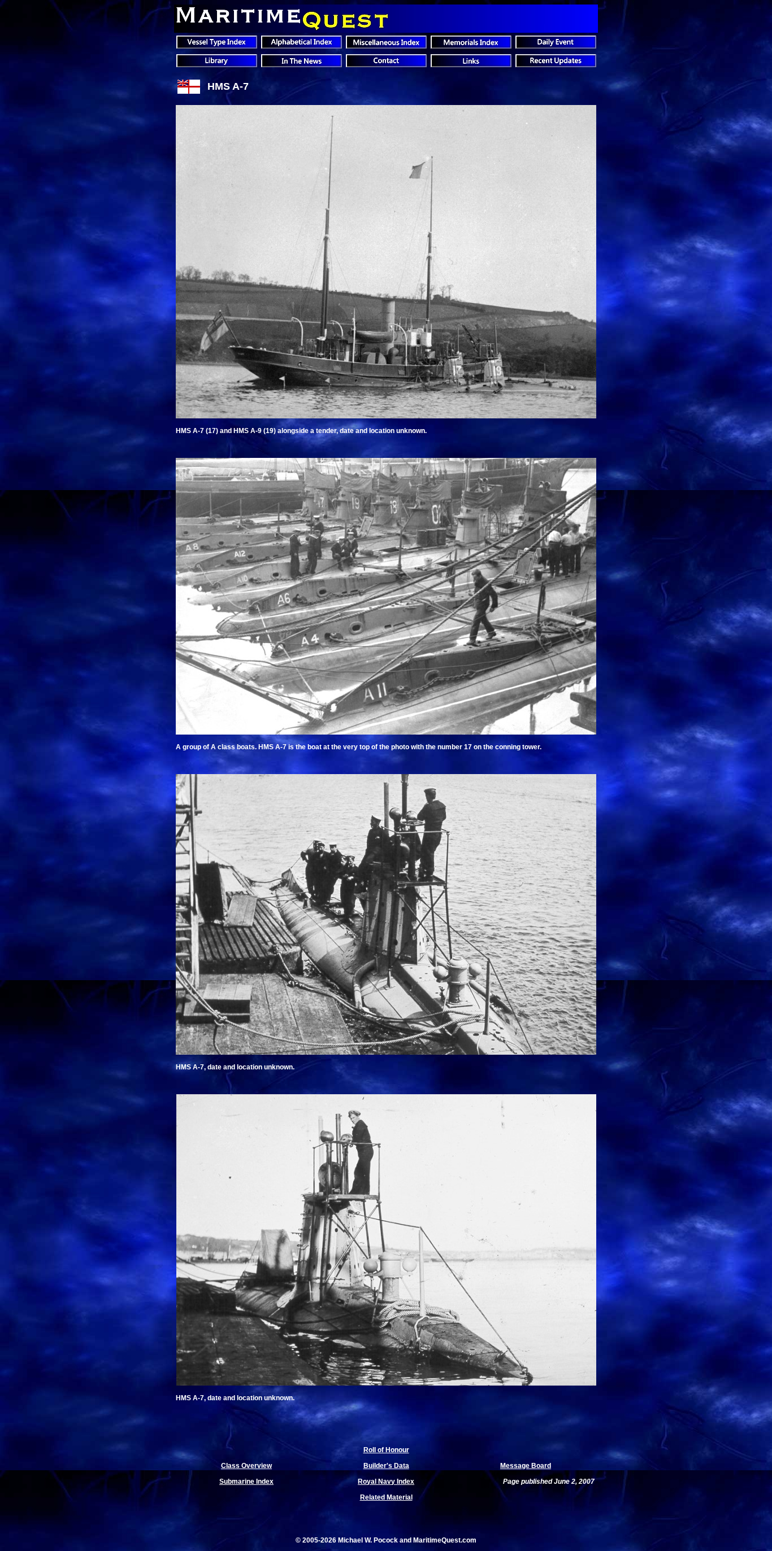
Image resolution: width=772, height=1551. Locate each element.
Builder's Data (386, 1466)
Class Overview (246, 1466)
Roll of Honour (386, 1450)
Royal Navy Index (386, 1482)
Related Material (386, 1497)
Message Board (525, 1466)
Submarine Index (246, 1482)
